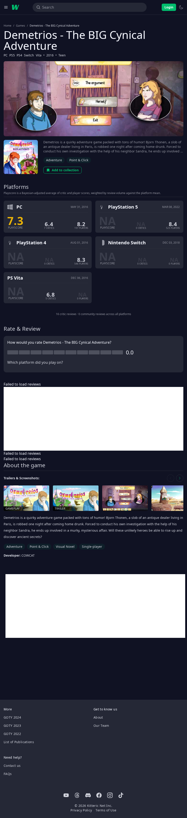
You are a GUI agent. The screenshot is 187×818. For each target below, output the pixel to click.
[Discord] (88, 795)
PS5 (12, 55)
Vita (39, 55)
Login (168, 7)
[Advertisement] (93, 419)
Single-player (92, 546)
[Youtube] (66, 795)
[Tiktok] (121, 795)
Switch (29, 55)
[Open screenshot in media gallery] (125, 498)
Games (20, 26)
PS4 (19, 55)
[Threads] (77, 795)
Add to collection (65, 170)
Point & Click (78, 160)
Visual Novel (65, 546)
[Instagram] (110, 795)
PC (6, 55)
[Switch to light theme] (181, 7)
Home (7, 26)
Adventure (54, 160)
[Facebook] (99, 795)
